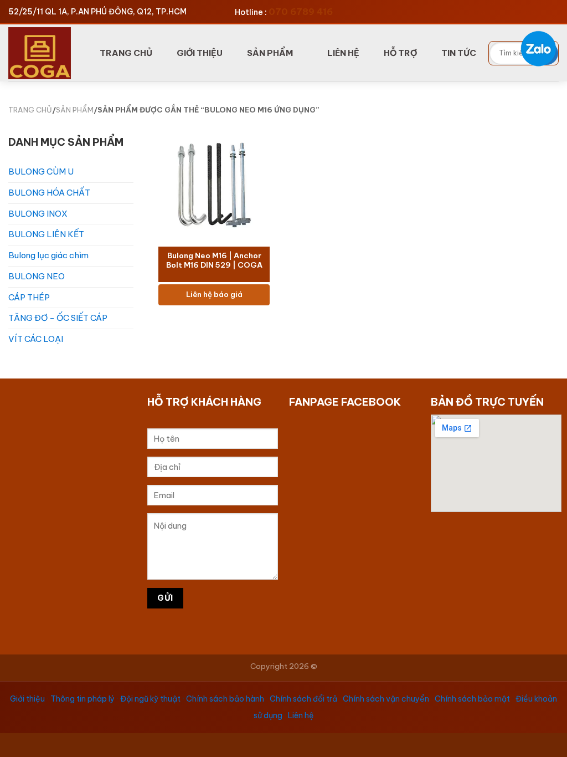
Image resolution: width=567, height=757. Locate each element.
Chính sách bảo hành (225, 699)
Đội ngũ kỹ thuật (150, 699)
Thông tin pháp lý (82, 699)
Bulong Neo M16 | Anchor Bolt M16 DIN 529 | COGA (214, 260)
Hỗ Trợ (400, 53)
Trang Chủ (126, 53)
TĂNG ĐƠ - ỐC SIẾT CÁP (57, 318)
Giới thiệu (27, 699)
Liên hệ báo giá (214, 294)
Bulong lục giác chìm (48, 255)
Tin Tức (458, 53)
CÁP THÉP (29, 297)
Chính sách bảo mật (472, 699)
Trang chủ (30, 109)
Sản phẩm (270, 53)
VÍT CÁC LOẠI (35, 339)
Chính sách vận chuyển (386, 699)
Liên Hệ (343, 53)
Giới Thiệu (200, 53)
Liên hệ (301, 715)
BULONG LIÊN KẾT (46, 234)
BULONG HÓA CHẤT (49, 192)
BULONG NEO (36, 276)
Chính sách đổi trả (303, 699)
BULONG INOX (38, 213)
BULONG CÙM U (41, 171)
